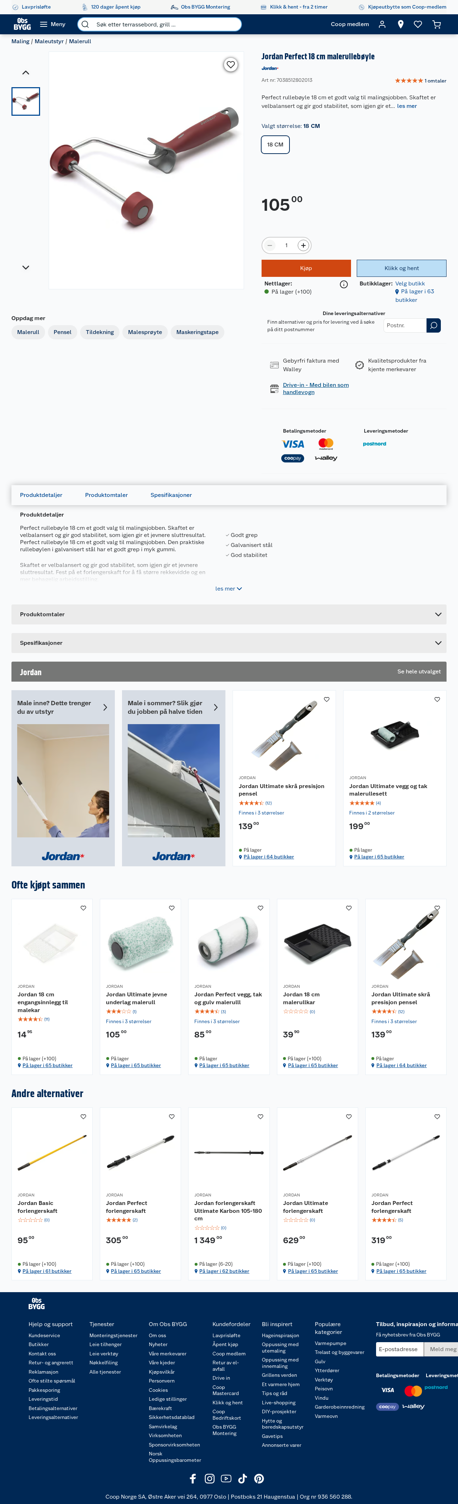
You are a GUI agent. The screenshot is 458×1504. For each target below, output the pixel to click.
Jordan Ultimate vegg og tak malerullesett (388, 790)
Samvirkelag (163, 1426)
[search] (85, 24)
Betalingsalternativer (53, 1408)
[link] (421, 81)
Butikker (39, 1344)
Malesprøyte (145, 332)
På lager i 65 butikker (379, 857)
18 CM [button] (275, 144)
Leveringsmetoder (386, 431)
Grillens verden (279, 1375)
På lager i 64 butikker (269, 857)
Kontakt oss (42, 1353)
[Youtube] (226, 1478)
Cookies (158, 1390)
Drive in (221, 1378)
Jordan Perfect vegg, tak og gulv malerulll (228, 998)
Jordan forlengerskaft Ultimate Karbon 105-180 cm (228, 1211)
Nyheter (158, 1344)
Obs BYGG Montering (225, 1430)
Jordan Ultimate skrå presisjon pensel (282, 790)
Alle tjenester (105, 1372)
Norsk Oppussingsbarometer (175, 1457)
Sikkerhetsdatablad (172, 1417)
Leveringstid (43, 1399)
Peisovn (324, 1388)
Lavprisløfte (226, 1335)
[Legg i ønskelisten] (230, 64)
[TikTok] (242, 1478)
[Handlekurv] (437, 24)
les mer (407, 106)
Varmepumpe (330, 1343)
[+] (303, 245)
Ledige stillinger (168, 1399)
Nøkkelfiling (103, 1362)
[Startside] (22, 24)
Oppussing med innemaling (280, 1363)
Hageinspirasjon (280, 1335)
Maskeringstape (197, 332)
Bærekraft (160, 1408)
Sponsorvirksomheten (174, 1445)
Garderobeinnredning (340, 1407)
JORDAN (247, 777)
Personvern (162, 1381)
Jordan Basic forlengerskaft (38, 1207)
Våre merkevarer (167, 1353)
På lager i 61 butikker (47, 1271)
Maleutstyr (49, 41)
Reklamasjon (43, 1372)
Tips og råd (274, 1393)
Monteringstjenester (113, 1335)
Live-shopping (279, 1402)
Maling (20, 41)
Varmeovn (326, 1416)
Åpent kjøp (225, 1344)
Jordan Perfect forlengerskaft (126, 1207)
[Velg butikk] (400, 24)
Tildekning (100, 332)
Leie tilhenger (105, 1344)
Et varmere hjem (281, 1384)
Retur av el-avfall (226, 1366)
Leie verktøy (103, 1353)
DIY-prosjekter (279, 1411)
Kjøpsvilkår (162, 1372)
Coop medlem (229, 1353)
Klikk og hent (228, 1402)
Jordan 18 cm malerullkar (301, 998)
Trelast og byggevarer (339, 1352)
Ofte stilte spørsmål (52, 1381)
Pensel (63, 332)
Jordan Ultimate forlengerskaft (305, 1207)
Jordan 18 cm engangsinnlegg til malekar (43, 1002)
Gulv (320, 1361)
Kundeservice (44, 1335)
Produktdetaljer (41, 495)
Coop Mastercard (226, 1390)
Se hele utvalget (419, 671)
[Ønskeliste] (418, 24)
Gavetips (272, 1436)
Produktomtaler (106, 495)
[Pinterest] (259, 1478)
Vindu (321, 1398)
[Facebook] (193, 1478)
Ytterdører (327, 1370)
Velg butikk (410, 283)
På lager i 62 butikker (224, 1271)
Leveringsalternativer (53, 1417)
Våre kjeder (162, 1362)
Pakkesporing (44, 1390)
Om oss (157, 1335)
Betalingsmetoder (304, 431)
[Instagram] (209, 1478)
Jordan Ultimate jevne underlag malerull (136, 998)
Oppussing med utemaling (280, 1347)
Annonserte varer (281, 1445)
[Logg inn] (382, 24)
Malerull (80, 41)
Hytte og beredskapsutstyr (282, 1424)
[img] (284, 803)
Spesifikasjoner (171, 495)
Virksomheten (165, 1435)
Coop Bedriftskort (227, 1415)
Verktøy (324, 1380)
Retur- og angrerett (51, 1362)
